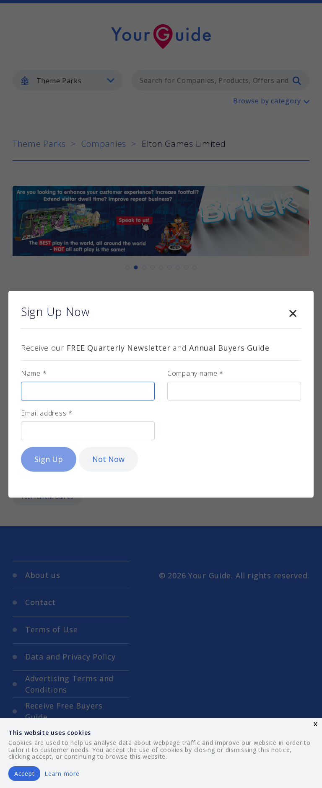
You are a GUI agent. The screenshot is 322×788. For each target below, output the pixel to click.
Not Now (108, 459)
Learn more (61, 774)
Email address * (47, 413)
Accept (24, 774)
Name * (34, 373)
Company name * (195, 373)
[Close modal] (292, 311)
